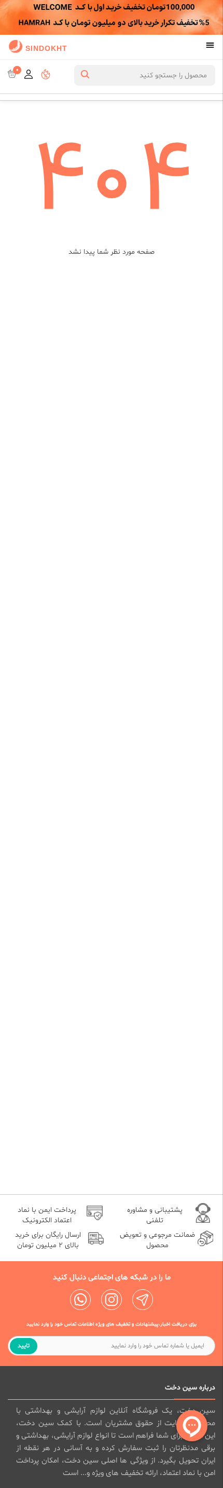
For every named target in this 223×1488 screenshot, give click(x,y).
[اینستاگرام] (111, 1299)
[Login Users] (28, 75)
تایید (24, 1346)
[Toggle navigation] (210, 46)
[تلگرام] (142, 1299)
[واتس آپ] (80, 1299)
